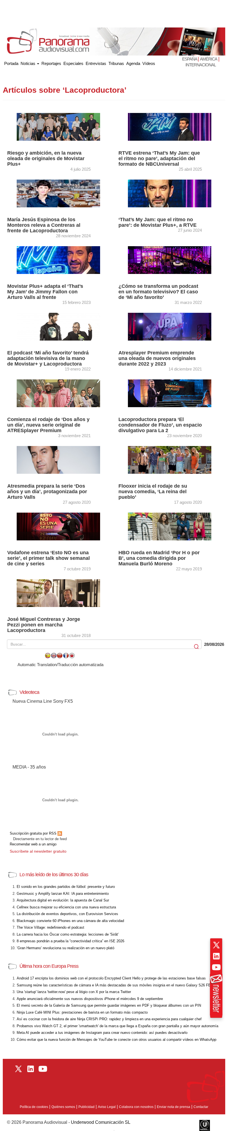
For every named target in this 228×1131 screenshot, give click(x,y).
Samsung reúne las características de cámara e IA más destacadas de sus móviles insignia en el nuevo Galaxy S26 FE (114, 985)
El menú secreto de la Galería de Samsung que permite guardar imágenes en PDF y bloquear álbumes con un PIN (109, 1005)
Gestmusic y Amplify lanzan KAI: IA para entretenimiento (63, 893)
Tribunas (116, 63)
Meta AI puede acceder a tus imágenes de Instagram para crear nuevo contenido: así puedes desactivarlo (102, 1033)
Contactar (201, 1107)
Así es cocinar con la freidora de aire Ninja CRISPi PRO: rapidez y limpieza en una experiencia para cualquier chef (109, 1019)
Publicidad (86, 1107)
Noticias (28, 63)
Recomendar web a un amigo (33, 844)
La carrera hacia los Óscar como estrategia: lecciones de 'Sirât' (67, 934)
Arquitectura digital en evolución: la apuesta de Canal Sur (63, 900)
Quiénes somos (63, 1107)
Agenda (133, 63)
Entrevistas (96, 63)
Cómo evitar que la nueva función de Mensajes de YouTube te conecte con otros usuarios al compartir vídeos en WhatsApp (116, 1039)
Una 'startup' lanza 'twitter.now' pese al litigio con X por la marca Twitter (74, 992)
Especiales (73, 63)
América (208, 59)
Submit (197, 646)
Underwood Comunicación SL (100, 1122)
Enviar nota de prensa (173, 1107)
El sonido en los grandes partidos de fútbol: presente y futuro (66, 887)
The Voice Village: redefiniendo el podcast (50, 927)
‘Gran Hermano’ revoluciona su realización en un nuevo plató (65, 948)
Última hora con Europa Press (48, 966)
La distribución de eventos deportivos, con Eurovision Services (67, 914)
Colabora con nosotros (136, 1107)
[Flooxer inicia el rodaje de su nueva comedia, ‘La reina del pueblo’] (169, 459)
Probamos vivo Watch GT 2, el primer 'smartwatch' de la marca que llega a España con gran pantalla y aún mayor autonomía (117, 1026)
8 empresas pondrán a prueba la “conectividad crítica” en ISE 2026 (70, 941)
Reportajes (51, 63)
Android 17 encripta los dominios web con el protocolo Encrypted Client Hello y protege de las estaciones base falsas (111, 978)
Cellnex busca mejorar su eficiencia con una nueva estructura (66, 907)
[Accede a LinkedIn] (216, 956)
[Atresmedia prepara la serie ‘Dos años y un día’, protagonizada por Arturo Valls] (58, 459)
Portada (11, 62)
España (190, 59)
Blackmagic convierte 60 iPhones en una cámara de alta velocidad (70, 921)
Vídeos (148, 63)
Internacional (200, 64)
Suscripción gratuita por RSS (34, 833)
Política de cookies (34, 1107)
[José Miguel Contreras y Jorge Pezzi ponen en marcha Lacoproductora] (58, 592)
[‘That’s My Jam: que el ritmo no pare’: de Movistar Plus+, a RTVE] (169, 193)
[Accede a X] (216, 945)
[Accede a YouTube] (216, 967)
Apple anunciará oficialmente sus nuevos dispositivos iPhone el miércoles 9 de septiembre (90, 999)
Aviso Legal (107, 1107)
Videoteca (29, 692)
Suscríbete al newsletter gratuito (38, 851)
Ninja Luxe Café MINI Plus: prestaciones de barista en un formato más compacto (82, 1012)
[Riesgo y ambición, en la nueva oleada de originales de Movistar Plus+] (58, 126)
